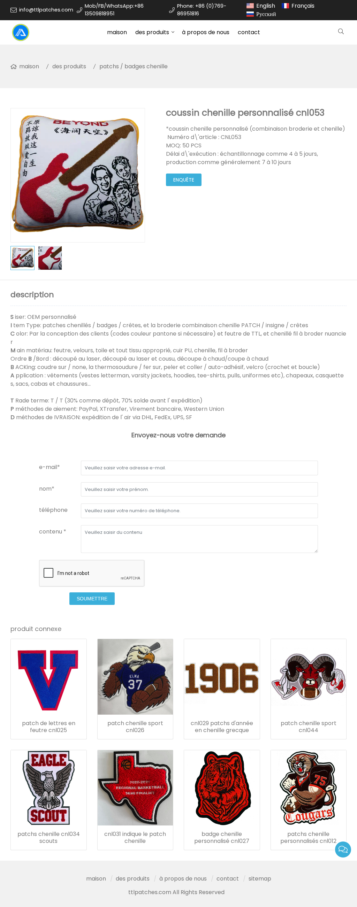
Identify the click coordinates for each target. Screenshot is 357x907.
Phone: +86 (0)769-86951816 (201, 9)
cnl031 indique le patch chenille (135, 838)
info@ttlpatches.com (46, 9)
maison (117, 32)
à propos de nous (205, 32)
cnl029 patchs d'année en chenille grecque (222, 727)
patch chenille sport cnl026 (135, 727)
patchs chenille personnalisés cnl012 (308, 838)
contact (249, 32)
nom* (46, 489)
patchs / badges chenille (133, 66)
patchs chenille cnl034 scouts (48, 838)
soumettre (92, 598)
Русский (266, 14)
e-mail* (49, 467)
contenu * (52, 532)
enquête (183, 179)
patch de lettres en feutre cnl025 (48, 727)
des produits (152, 32)
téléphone (53, 510)
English (265, 6)
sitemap (260, 879)
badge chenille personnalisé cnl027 (221, 838)
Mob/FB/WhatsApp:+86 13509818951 (114, 9)
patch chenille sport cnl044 (308, 727)
